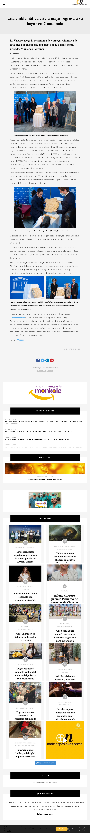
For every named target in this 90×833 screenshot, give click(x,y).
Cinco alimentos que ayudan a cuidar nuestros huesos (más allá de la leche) (43, 447)
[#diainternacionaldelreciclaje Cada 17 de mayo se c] (65, 623)
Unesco (20, 340)
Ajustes (74, 829)
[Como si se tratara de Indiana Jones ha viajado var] (25, 740)
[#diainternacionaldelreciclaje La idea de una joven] (65, 662)
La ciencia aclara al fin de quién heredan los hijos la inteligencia (38, 431)
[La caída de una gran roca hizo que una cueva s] (65, 544)
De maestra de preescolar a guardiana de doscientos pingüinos (37, 439)
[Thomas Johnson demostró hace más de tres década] (65, 701)
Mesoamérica (18, 318)
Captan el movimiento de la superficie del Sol (45, 479)
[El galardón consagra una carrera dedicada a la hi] (65, 583)
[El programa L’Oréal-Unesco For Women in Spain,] (25, 544)
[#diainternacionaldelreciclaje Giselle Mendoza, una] (25, 662)
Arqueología (36, 368)
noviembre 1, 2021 (70, 349)
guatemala (41, 371)
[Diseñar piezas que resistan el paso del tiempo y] (25, 583)
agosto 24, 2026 (45, 476)
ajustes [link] (9, 831)
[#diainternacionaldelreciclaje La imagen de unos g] (25, 701)
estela (55, 368)
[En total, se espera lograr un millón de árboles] (25, 623)
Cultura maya (47, 368)
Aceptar (61, 829)
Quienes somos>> (45, 814)
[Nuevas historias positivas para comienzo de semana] (65, 740)
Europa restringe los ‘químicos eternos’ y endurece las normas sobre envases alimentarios (45, 423)
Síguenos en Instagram (46, 763)
